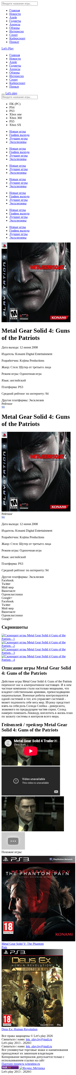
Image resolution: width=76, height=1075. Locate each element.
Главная (14, 10)
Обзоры (14, 28)
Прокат (14, 42)
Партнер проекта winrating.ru (21, 1063)
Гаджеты (15, 21)
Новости (15, 14)
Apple (13, 17)
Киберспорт (17, 38)
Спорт (13, 35)
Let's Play (8, 48)
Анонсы (14, 24)
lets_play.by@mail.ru (39, 1039)
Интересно (16, 31)
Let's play (11, 93)
